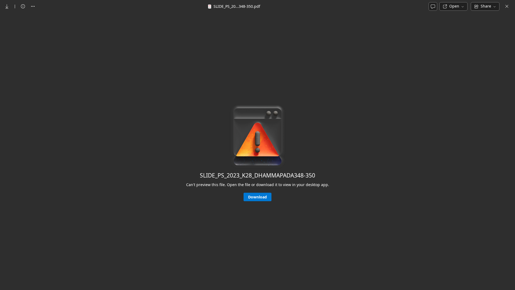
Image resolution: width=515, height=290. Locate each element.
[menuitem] (7, 6)
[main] (257, 151)
